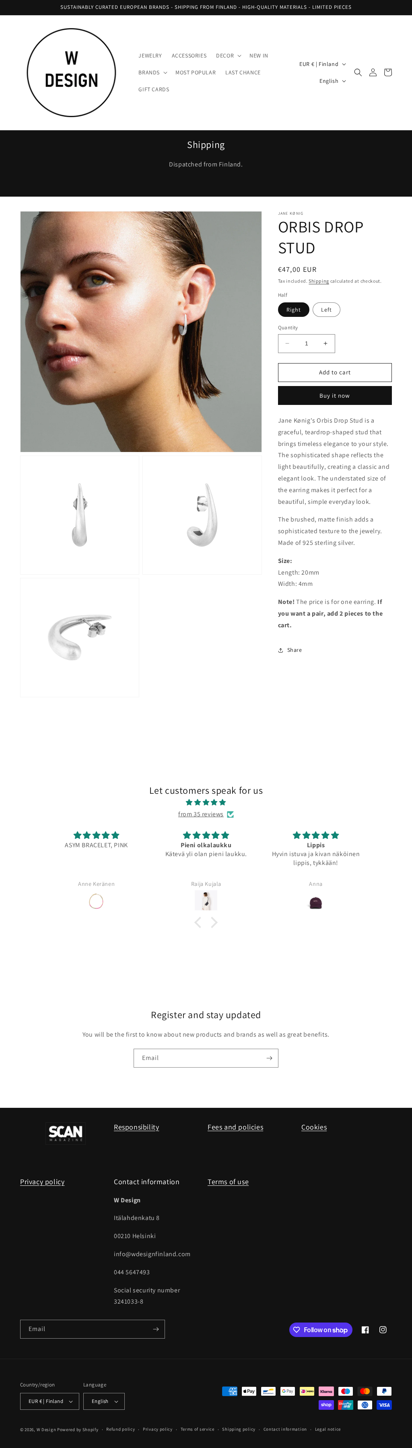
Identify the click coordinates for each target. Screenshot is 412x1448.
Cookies (314, 1127)
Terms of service (197, 1429)
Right (293, 309)
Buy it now (334, 395)
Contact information (285, 1429)
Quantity (288, 327)
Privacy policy (42, 1181)
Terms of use (228, 1181)
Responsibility (136, 1127)
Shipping (319, 281)
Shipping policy (238, 1429)
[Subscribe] (269, 1058)
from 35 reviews (201, 814)
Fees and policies (235, 1127)
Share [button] (294, 649)
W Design (46, 1429)
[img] (206, 803)
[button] (228, 55)
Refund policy (120, 1429)
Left (326, 309)
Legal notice (328, 1429)
